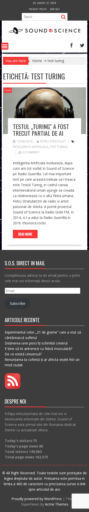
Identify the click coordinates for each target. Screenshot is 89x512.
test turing (59, 147)
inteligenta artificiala (30, 147)
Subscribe (17, 303)
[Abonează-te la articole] (13, 387)
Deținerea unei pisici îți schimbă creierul (36, 343)
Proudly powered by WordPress (36, 498)
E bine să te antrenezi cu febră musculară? (38, 348)
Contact (55, 9)
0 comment (31, 152)
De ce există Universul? (23, 354)
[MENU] (4, 46)
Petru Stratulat (53, 141)
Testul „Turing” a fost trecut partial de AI (41, 129)
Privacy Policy (38, 9)
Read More (25, 234)
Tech (7, 90)
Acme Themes (56, 504)
